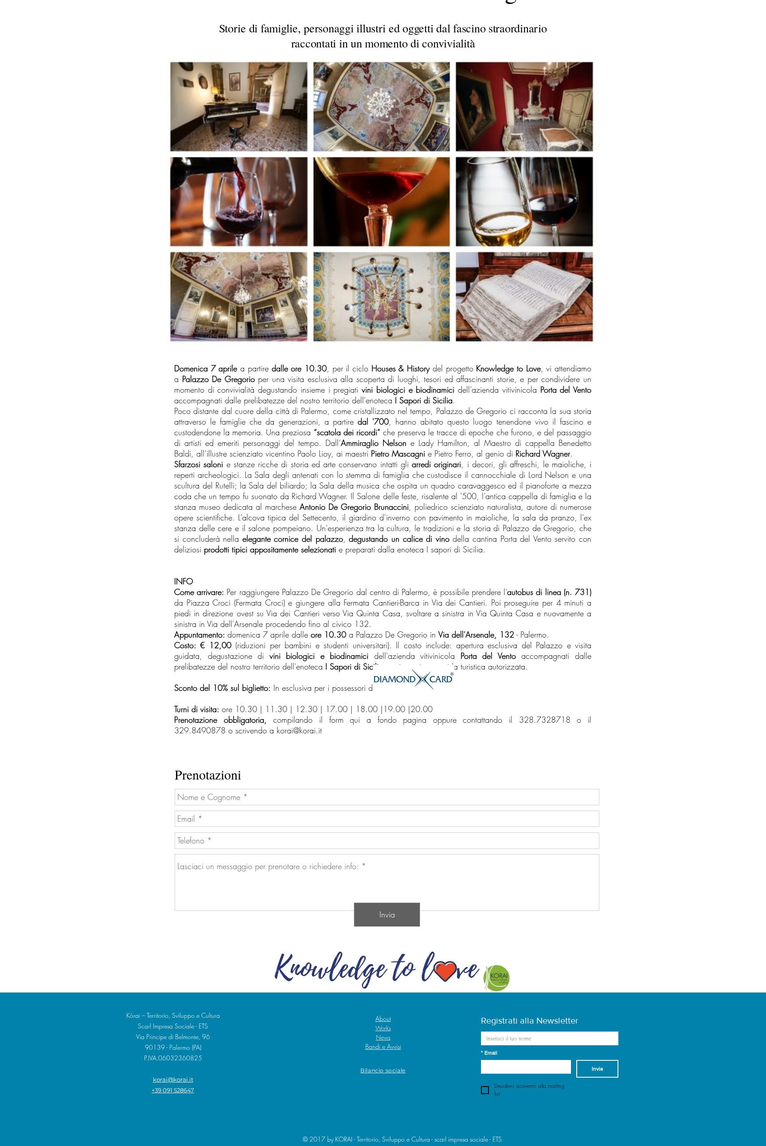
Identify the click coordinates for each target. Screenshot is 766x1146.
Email (489, 1053)
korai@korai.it (299, 730)
